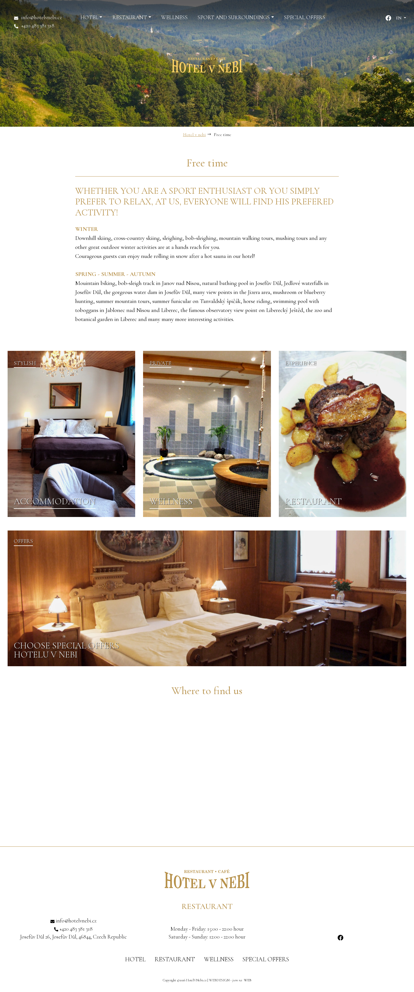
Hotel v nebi (194, 134)
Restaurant (175, 959)
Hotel (135, 959)
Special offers (265, 959)
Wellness (218, 959)
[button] (91, 17)
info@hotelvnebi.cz (41, 17)
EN (399, 18)
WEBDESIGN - (230, 980)
